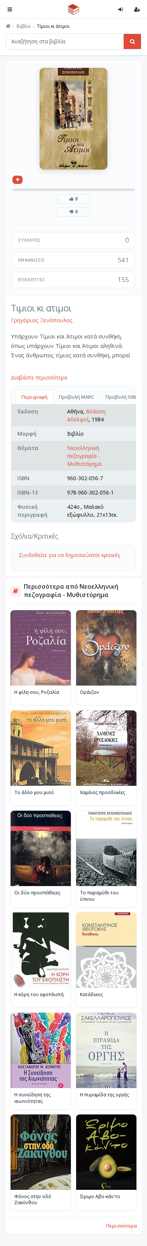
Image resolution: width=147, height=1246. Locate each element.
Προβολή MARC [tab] (76, 396)
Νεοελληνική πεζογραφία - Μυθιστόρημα (84, 455)
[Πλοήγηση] (10, 9)
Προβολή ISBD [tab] (122, 396)
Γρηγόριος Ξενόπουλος (42, 320)
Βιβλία (24, 26)
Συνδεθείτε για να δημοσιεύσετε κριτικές (69, 555)
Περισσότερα (121, 1225)
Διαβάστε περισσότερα (39, 377)
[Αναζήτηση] (132, 41)
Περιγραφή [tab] (34, 396)
